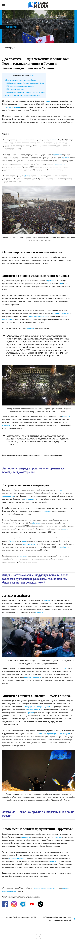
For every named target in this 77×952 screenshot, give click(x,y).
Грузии (24, 541)
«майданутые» (29, 707)
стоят (61, 284)
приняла (30, 713)
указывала (22, 556)
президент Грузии (59, 313)
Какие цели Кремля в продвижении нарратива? (22, 95)
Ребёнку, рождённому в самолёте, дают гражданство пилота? (57, 918)
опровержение (8, 496)
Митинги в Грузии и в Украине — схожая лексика (25, 92)
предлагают (53, 861)
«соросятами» (39, 734)
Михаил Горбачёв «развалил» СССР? (21, 917)
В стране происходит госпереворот (20, 86)
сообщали (64, 547)
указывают (58, 837)
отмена (65, 529)
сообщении (25, 837)
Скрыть (32, 75)
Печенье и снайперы (15, 89)
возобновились (8, 320)
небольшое (37, 538)
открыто (12, 858)
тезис (60, 490)
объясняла (36, 523)
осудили (30, 329)
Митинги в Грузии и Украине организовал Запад (25, 83)
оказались (28, 677)
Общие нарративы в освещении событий (19, 80)
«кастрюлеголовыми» (33, 710)
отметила (6, 426)
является (48, 511)
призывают (20, 858)
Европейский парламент (38, 317)
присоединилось (28, 544)
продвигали (51, 281)
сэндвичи (39, 612)
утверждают (29, 499)
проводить (16, 107)
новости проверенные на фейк (46, 888)
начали (8, 107)
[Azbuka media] (38, 6)
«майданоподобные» (44, 707)
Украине (12, 541)
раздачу (47, 600)
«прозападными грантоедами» (58, 734)
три (67, 313)
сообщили (66, 416)
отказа (47, 101)
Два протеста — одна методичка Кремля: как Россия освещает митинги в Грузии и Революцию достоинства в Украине (35, 63)
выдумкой (37, 677)
